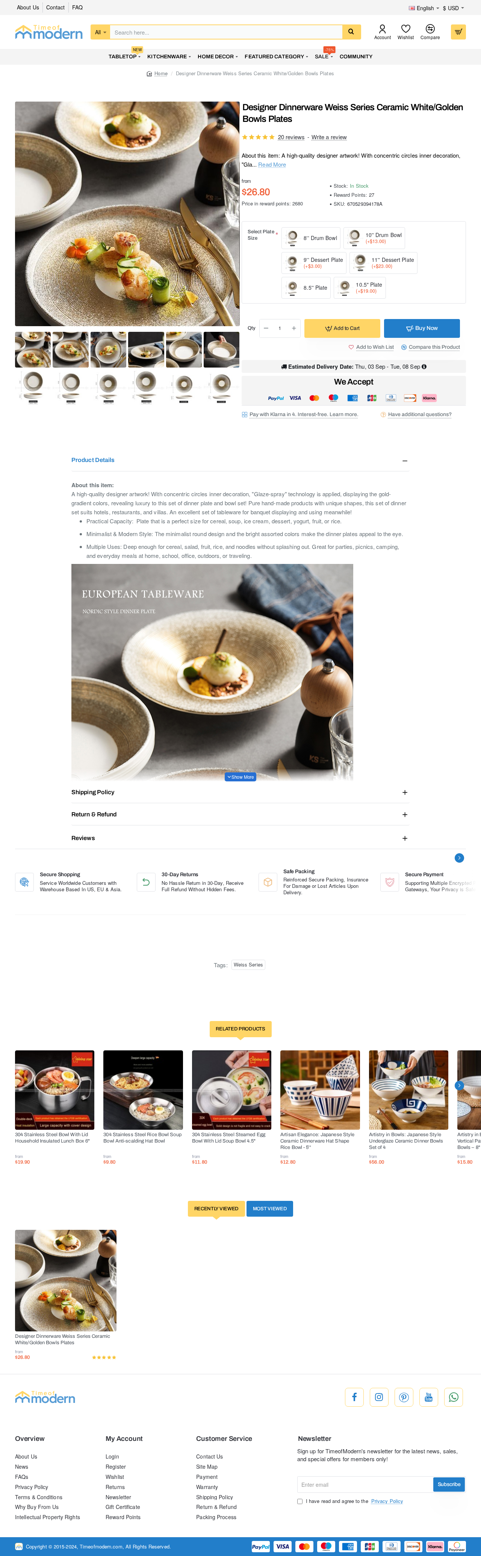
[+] (293, 328)
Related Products (240, 1029)
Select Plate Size (261, 235)
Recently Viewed (216, 1208)
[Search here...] (351, 32)
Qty (252, 328)
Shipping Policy (93, 792)
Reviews (83, 838)
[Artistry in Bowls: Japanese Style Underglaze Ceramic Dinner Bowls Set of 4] (408, 1090)
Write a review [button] (329, 137)
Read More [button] (272, 164)
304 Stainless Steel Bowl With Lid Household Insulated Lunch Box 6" (52, 1138)
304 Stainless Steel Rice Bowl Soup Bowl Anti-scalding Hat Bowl (142, 1138)
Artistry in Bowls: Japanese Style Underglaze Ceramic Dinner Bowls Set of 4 (406, 1141)
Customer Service (224, 1438)
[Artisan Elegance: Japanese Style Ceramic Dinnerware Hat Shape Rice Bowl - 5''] (320, 1090)
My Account (124, 1438)
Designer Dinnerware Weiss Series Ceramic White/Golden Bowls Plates (62, 1339)
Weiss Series (248, 964)
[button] (342, 328)
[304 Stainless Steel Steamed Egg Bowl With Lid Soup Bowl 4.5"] (231, 1090)
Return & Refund (94, 814)
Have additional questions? (420, 414)
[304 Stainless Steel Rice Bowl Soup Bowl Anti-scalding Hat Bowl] (143, 1090)
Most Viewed (270, 1208)
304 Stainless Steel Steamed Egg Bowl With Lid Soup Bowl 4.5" (228, 1138)
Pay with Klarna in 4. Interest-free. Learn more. (304, 414)
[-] (266, 328)
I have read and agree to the (353, 1501)
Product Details (93, 460)
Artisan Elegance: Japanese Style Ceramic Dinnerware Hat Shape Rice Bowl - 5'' (317, 1141)
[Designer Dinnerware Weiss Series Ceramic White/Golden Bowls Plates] (65, 1280)
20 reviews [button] (291, 137)
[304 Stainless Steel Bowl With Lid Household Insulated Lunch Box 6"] (54, 1090)
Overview (29, 1438)
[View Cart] (458, 32)
